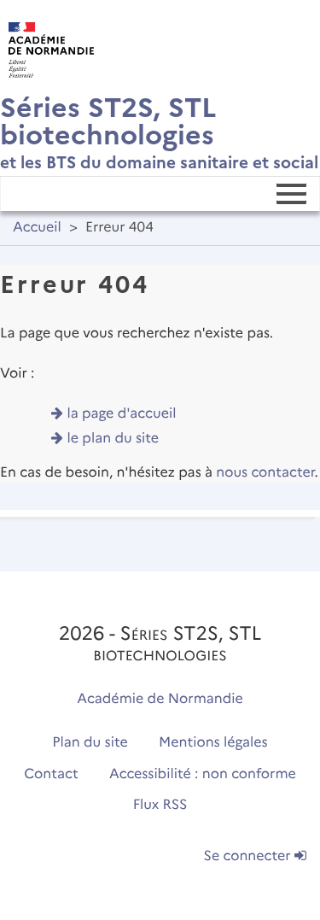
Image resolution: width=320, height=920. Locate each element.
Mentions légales (213, 743)
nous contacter (265, 473)
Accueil (37, 228)
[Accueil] (47, 46)
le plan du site (113, 439)
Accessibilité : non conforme (202, 774)
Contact (51, 774)
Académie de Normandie (160, 699)
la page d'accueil (122, 414)
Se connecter (249, 856)
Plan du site (89, 743)
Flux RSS (160, 805)
